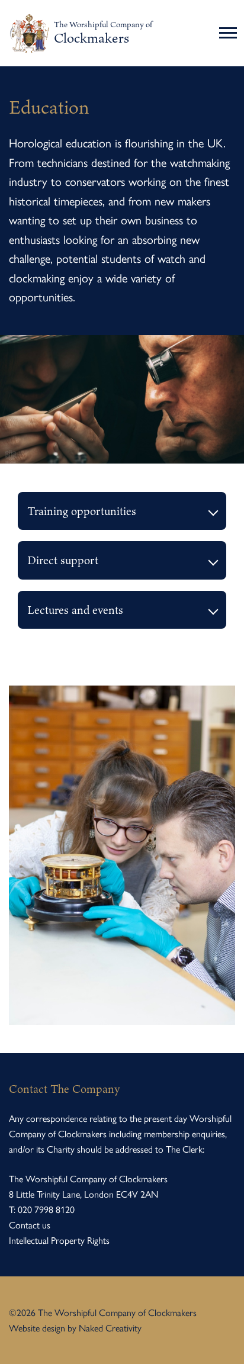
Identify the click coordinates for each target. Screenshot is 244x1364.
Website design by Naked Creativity (75, 1327)
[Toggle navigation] (229, 33)
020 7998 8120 (46, 1209)
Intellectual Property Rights (59, 1240)
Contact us (29, 1224)
